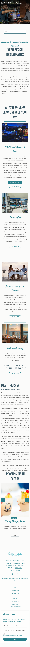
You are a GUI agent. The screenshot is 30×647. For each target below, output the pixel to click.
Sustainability (15, 593)
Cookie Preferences (15, 607)
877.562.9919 (20, 565)
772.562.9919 (18, 568)
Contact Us (15, 596)
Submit (15, 639)
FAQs (15, 588)
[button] (27, 3)
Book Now (19, 3)
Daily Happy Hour (15, 521)
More (14, 535)
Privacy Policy (15, 604)
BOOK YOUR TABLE (15, 182)
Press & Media (15, 590)
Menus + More (15, 186)
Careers (15, 598)
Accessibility (15, 601)
